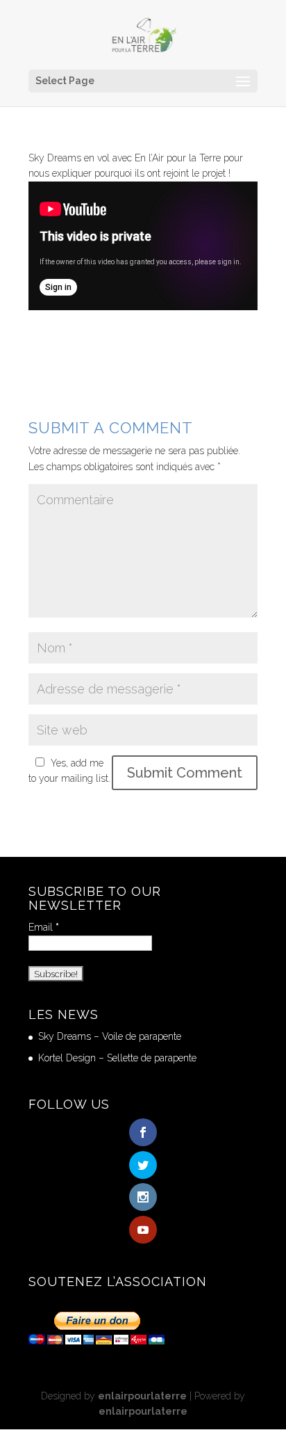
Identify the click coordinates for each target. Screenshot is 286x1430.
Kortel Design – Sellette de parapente (117, 1057)
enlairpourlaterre (142, 1395)
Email (43, 927)
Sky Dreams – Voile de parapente (109, 1036)
